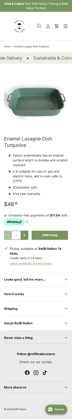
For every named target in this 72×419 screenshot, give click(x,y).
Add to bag (49, 235)
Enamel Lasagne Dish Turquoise (31, 46)
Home (7, 46)
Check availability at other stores (30, 263)
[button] (56, 26)
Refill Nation (19, 409)
